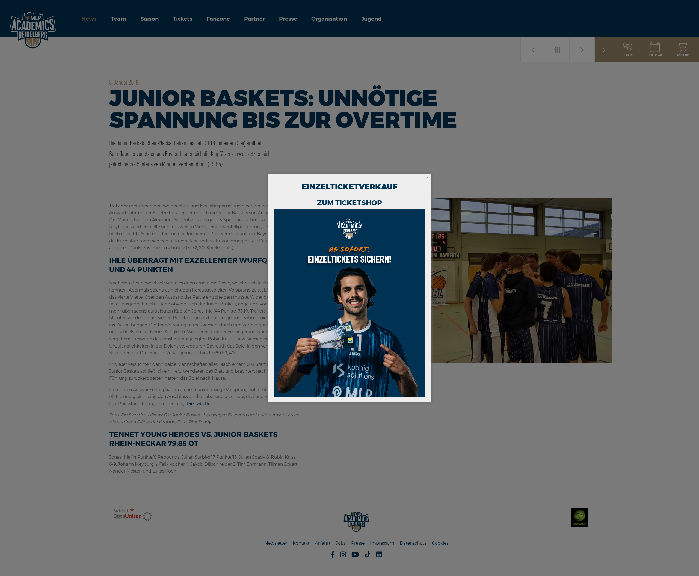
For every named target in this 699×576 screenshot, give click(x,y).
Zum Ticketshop (349, 202)
